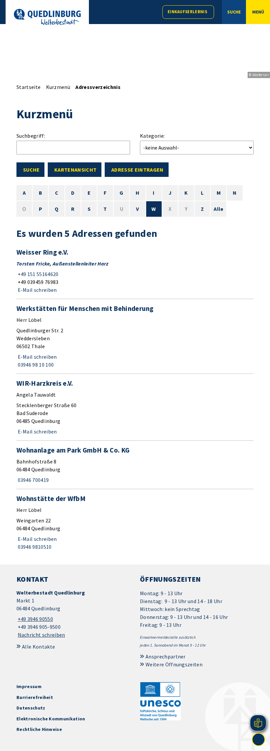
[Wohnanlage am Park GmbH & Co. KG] (135, 465)
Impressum (28, 686)
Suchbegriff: (30, 135)
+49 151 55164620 (37, 274)
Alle (218, 209)
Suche (31, 169)
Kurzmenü (58, 87)
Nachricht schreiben (41, 634)
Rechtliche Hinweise (39, 729)
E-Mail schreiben (36, 290)
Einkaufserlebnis (187, 11)
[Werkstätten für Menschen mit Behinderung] (135, 336)
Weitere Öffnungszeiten (174, 664)
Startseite (28, 87)
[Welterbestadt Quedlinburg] (73, 613)
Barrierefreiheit (34, 697)
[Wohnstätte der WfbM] (135, 522)
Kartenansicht (75, 169)
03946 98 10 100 (35, 364)
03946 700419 (32, 480)
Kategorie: (152, 135)
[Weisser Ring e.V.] (135, 271)
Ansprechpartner (166, 656)
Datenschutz (30, 708)
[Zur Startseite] (47, 17)
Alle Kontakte (38, 646)
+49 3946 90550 (34, 619)
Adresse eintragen (137, 169)
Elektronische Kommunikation (50, 719)
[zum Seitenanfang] (258, 739)
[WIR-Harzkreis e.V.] (135, 407)
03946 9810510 (34, 546)
